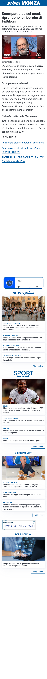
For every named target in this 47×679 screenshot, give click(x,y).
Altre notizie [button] (38, 366)
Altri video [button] (38, 515)
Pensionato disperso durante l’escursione (23, 142)
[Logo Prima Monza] (23, 3)
